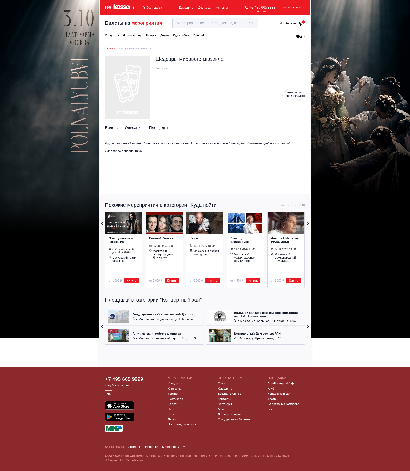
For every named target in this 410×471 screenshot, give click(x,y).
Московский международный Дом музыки (163, 254)
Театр (272, 398)
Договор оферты (229, 414)
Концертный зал (279, 393)
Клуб (271, 388)
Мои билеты (287, 23)
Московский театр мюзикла (124, 259)
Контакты (222, 7)
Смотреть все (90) (292, 205)
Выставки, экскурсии (182, 424)
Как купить (186, 7)
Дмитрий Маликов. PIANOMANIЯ (285, 240)
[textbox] (215, 23)
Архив (222, 409)
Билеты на (133, 23)
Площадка (158, 128)
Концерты (175, 383)
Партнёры (225, 404)
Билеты (112, 128)
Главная (110, 48)
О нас (222, 383)
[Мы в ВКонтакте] (108, 393)
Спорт (172, 404)
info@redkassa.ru (117, 385)
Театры (173, 393)
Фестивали (175, 398)
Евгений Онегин (161, 238)
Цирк (171, 409)
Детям (172, 419)
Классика (174, 388)
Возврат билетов (229, 393)
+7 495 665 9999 (262, 7)
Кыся (194, 238)
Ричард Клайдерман (239, 240)
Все (270, 409)
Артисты (134, 446)
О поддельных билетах (234, 419)
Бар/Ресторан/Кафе (282, 383)
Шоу (171, 414)
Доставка (204, 7)
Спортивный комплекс (283, 404)
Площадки (151, 446)
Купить (131, 280)
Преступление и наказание (121, 240)
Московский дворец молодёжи (206, 252)
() (292, 94)
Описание (134, 128)
